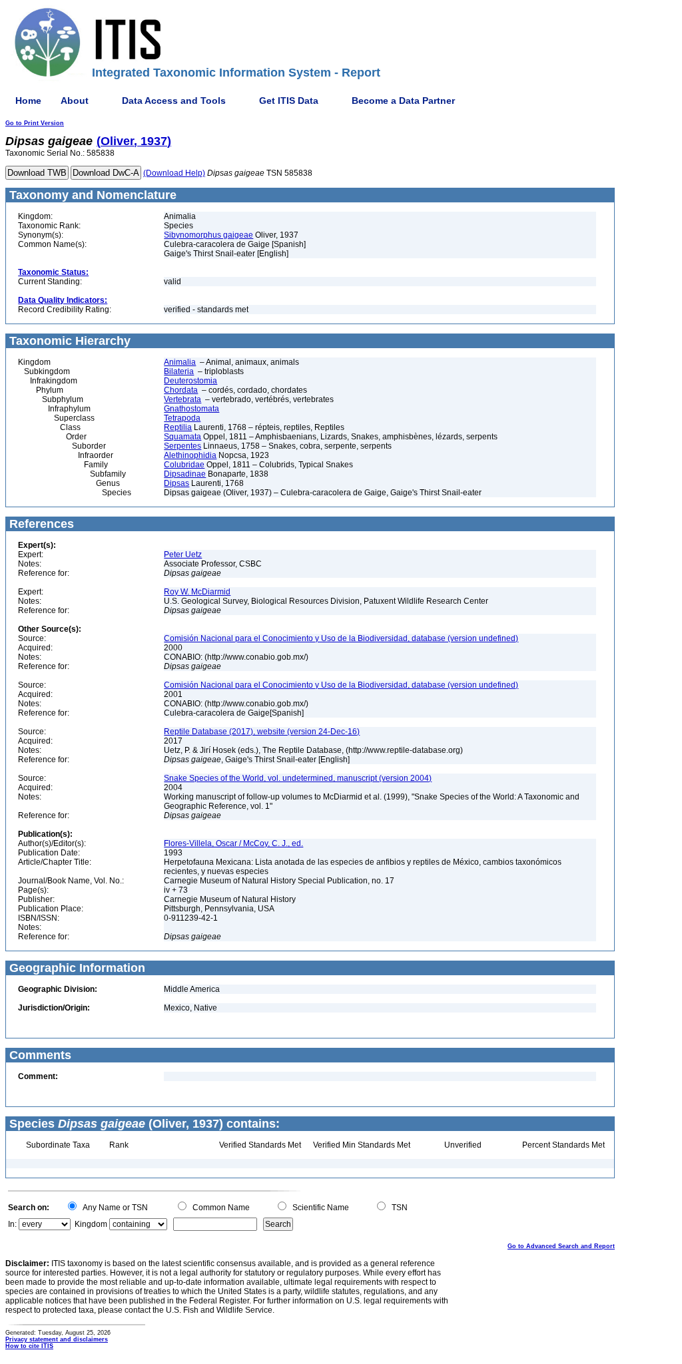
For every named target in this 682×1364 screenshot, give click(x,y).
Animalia (180, 362)
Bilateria (179, 371)
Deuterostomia (190, 380)
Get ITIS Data (288, 100)
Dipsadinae (185, 474)
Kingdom (91, 1224)
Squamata (182, 436)
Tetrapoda (182, 418)
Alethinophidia (190, 455)
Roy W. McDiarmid (197, 591)
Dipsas (176, 483)
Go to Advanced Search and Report (561, 1246)
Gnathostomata (191, 408)
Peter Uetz (183, 554)
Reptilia (178, 427)
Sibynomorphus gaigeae (208, 235)
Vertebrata (182, 399)
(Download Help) (174, 173)
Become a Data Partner (403, 100)
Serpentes (182, 446)
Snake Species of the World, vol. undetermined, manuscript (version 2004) (298, 778)
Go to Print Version (34, 123)
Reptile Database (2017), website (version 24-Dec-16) (262, 731)
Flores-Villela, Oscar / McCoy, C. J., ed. (233, 843)
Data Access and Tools (174, 100)
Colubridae (184, 464)
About (75, 100)
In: (12, 1224)
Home (28, 100)
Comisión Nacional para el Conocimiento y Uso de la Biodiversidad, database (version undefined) (341, 638)
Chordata (181, 390)
